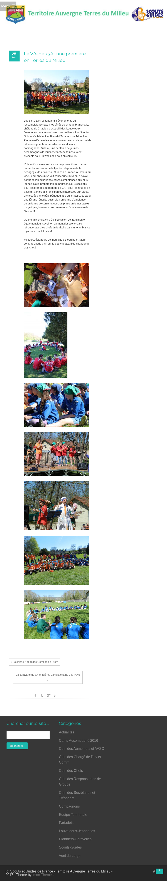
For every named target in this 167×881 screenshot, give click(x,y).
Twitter (42, 695)
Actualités (66, 732)
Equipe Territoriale (73, 814)
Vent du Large (69, 855)
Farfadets (66, 823)
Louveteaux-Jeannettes (77, 831)
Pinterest (55, 695)
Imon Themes (42, 875)
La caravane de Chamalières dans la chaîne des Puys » (48, 677)
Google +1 (48, 695)
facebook (35, 695)
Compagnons (69, 806)
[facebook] (154, 872)
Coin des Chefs (71, 770)
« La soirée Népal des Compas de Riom (34, 661)
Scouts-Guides (70, 847)
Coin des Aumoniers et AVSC (81, 748)
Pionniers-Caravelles (75, 839)
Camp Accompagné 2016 (78, 740)
